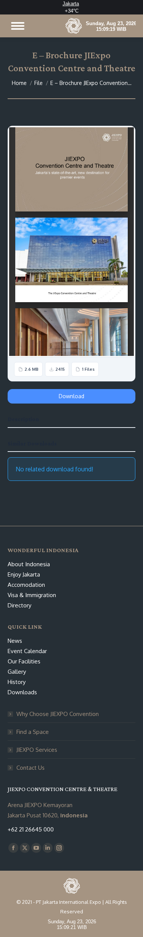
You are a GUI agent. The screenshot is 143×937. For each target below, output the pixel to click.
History (17, 682)
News (15, 640)
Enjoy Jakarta (24, 574)
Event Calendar (27, 651)
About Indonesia (29, 564)
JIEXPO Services (36, 749)
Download (71, 396)
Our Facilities (24, 661)
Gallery (17, 671)
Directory (19, 605)
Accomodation (26, 584)
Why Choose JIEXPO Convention (57, 714)
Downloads (22, 692)
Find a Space (32, 731)
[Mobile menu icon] (18, 26)
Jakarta (71, 3)
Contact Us (30, 767)
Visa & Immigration (32, 595)
